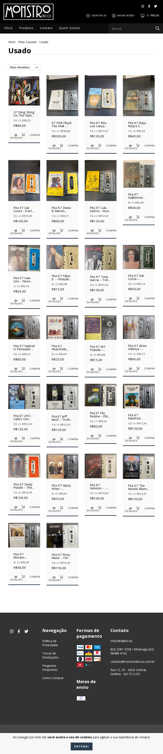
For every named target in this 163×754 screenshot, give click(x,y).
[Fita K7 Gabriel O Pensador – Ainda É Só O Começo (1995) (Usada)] (24, 340)
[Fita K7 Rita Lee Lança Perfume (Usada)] (101, 109)
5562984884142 (121, 641)
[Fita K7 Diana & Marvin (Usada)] (62, 194)
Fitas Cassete (27, 42)
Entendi (81, 746)
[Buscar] (157, 28)
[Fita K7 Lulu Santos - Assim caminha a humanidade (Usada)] (101, 194)
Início (8, 28)
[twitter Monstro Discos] (155, 6)
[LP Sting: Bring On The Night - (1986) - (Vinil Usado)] (24, 103)
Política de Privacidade (50, 643)
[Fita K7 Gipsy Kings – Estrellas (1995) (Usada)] (62, 479)
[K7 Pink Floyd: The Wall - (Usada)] (62, 109)
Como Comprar (53, 678)
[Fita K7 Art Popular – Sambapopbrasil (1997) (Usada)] (101, 341)
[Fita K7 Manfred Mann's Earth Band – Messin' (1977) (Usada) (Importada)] (139, 409)
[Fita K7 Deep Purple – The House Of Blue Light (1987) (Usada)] (24, 479)
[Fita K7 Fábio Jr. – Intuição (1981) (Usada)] (62, 270)
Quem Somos (69, 28)
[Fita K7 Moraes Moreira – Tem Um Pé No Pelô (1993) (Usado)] (24, 548)
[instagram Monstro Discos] (143, 6)
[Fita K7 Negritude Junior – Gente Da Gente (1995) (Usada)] (62, 340)
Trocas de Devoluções (50, 655)
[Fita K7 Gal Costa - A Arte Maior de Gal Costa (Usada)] (24, 194)
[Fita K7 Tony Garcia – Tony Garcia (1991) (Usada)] (101, 271)
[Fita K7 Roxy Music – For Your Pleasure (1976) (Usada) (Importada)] (62, 549)
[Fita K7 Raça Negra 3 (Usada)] (139, 109)
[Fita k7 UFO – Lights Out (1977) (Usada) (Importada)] (24, 410)
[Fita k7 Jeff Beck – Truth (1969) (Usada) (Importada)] (62, 410)
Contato (46, 28)
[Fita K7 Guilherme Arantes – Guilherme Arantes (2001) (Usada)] (139, 187)
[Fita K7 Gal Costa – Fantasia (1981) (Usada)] (139, 270)
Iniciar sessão (125, 15)
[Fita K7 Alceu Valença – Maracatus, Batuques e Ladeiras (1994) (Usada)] (139, 340)
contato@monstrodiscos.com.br (132, 662)
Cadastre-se (98, 15)
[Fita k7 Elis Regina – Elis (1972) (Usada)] (101, 408)
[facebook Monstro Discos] (149, 6)
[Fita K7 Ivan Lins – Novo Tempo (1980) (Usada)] (24, 271)
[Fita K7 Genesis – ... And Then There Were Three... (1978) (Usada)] (101, 479)
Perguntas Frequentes (50, 668)
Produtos (26, 28)
